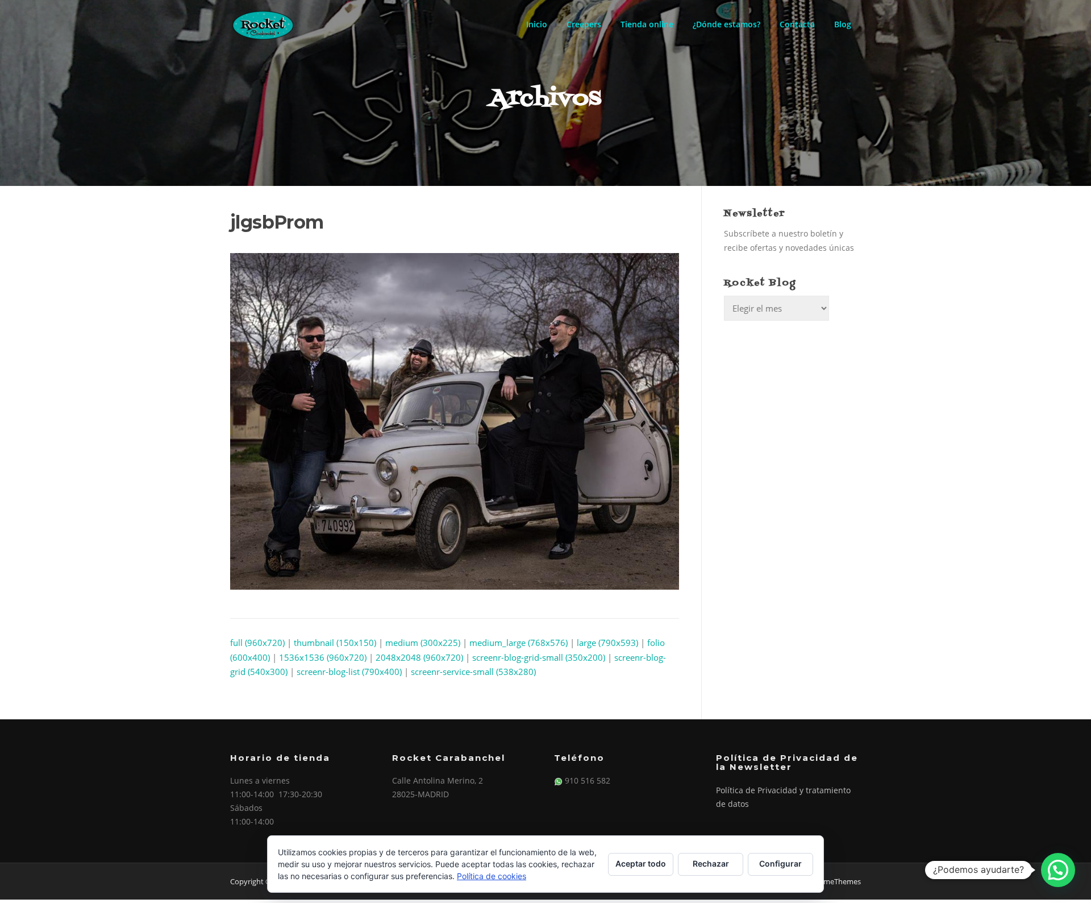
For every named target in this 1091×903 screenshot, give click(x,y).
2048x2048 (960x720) (419, 657)
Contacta (797, 24)
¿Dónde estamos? (726, 24)
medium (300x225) (422, 642)
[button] (1058, 870)
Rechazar (711, 863)
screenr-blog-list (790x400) (349, 671)
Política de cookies (491, 876)
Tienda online (647, 24)
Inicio (536, 24)
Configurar (780, 863)
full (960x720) (257, 642)
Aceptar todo (640, 863)
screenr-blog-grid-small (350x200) (538, 657)
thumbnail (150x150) (335, 642)
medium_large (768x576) (518, 642)
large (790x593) (607, 642)
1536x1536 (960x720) (323, 657)
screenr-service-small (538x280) (473, 671)
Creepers (584, 24)
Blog (842, 24)
